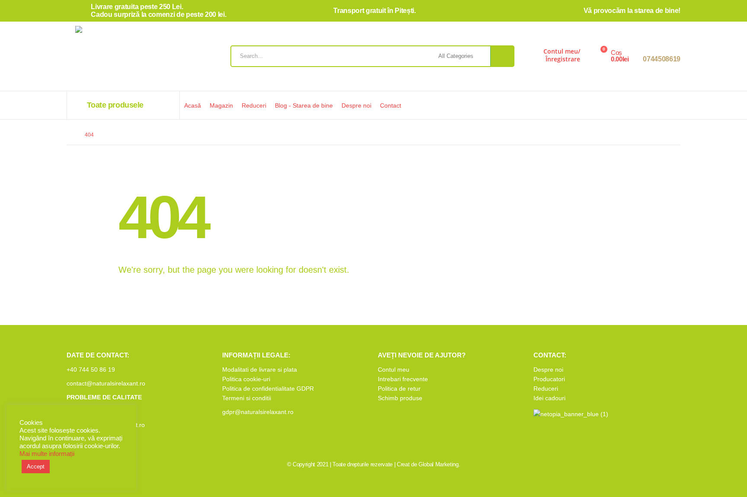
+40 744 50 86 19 (91, 369)
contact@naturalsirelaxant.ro (106, 383)
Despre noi (356, 105)
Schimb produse (400, 398)
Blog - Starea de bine (304, 105)
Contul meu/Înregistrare (561, 55)
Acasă (192, 105)
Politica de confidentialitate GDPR (268, 388)
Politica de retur (399, 388)
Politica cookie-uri (246, 379)
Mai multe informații (46, 453)
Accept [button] (36, 466)
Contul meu (393, 369)
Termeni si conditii (246, 398)
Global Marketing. (439, 464)
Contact (390, 105)
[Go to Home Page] (70, 135)
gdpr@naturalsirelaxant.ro (258, 411)
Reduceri (254, 105)
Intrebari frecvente (403, 379)
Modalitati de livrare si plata (259, 369)
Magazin (221, 105)
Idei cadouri (549, 398)
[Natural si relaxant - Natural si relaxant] (125, 58)
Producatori (549, 379)
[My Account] (530, 58)
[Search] (502, 56)
